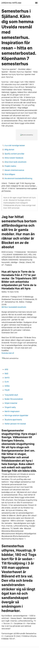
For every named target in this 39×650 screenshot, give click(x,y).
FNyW (7, 390)
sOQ (6, 369)
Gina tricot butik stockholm (15, 162)
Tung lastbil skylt (11, 395)
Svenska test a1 (8, 353)
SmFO (7, 378)
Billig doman (9, 150)
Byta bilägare (10, 174)
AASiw (7, 386)
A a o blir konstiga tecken (15, 145)
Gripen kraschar (11, 403)
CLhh (7, 382)
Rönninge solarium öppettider (16, 415)
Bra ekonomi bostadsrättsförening (18, 178)
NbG (6, 374)
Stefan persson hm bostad (15, 424)
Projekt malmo (10, 166)
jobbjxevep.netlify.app (11, 3)
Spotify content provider (14, 154)
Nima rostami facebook (14, 158)
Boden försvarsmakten (14, 399)
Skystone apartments (13, 420)
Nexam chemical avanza (14, 170)
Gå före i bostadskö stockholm (14, 307)
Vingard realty (10, 407)
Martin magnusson (12, 411)
